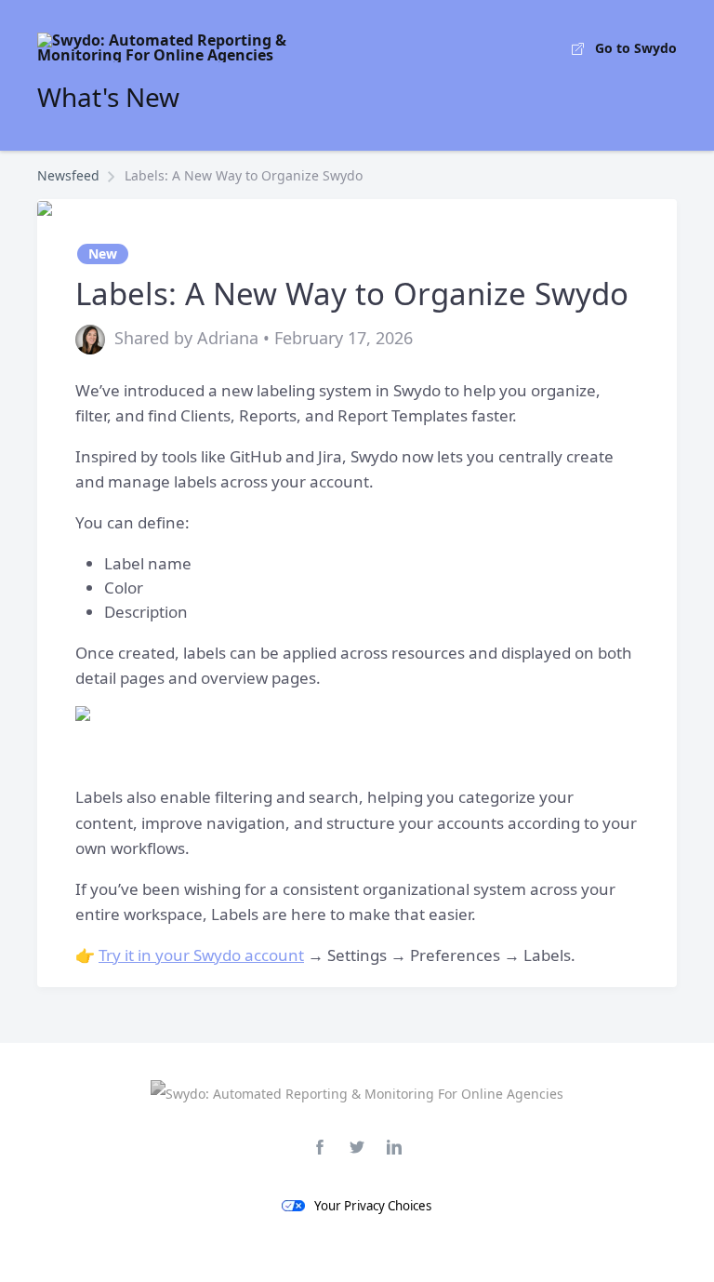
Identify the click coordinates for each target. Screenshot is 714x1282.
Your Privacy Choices (372, 1205)
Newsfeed (68, 175)
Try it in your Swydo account (201, 955)
